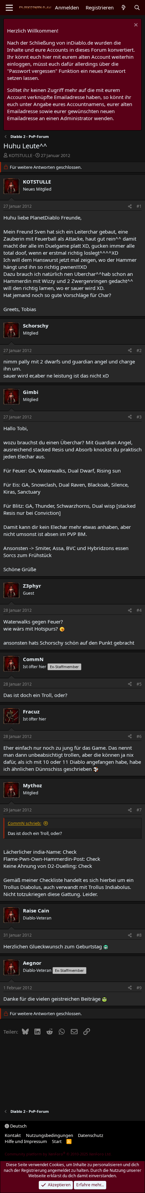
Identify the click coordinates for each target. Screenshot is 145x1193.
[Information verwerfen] (135, 25)
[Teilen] (129, 206)
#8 (139, 935)
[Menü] (9, 7)
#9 (139, 988)
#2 (139, 350)
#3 (139, 417)
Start (57, 1141)
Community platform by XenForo (58, 1153)
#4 (139, 610)
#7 (139, 810)
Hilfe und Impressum (26, 1141)
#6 (139, 736)
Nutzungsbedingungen (49, 1135)
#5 (139, 684)
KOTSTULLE (20, 155)
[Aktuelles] (123, 7)
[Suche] (137, 7)
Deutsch (18, 1126)
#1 (139, 206)
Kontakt (13, 1135)
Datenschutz (90, 1135)
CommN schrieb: (24, 823)
